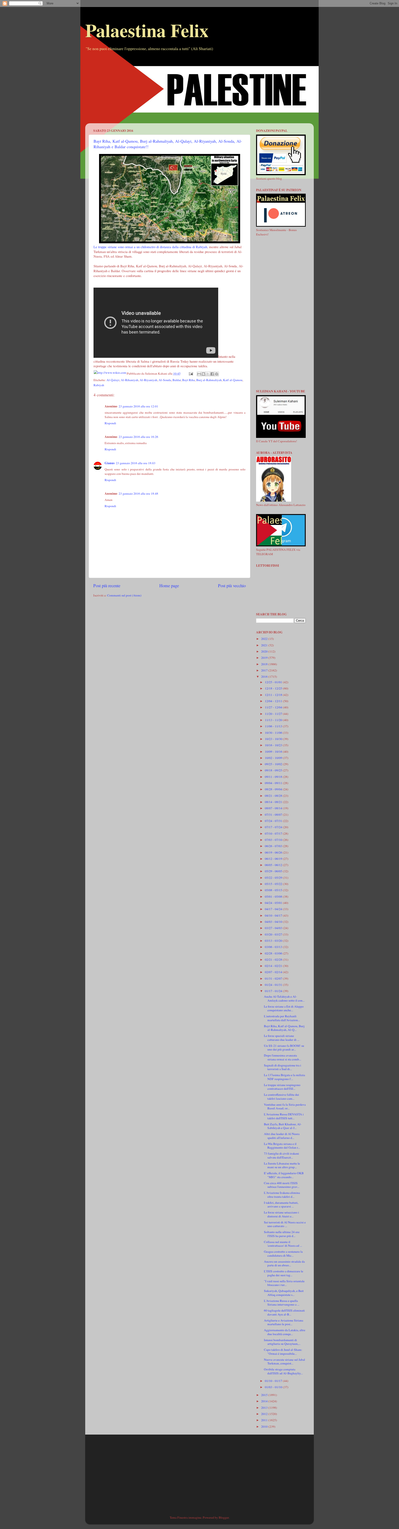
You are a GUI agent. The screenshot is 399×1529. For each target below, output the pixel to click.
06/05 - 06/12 (274, 865)
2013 (264, 1408)
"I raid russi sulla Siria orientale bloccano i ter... (284, 1283)
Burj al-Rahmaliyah (209, 380)
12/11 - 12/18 (274, 695)
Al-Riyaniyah (148, 380)
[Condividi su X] (208, 374)
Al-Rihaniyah (129, 380)
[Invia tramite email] (199, 374)
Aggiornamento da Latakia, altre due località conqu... (284, 1332)
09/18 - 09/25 (274, 770)
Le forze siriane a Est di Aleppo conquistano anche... (284, 1008)
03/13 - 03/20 (274, 941)
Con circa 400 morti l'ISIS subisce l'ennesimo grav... (281, 1185)
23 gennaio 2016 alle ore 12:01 (138, 406)
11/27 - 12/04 (274, 707)
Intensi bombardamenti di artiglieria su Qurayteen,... (282, 1342)
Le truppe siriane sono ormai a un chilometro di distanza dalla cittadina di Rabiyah (150, 246)
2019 (264, 658)
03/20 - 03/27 (274, 934)
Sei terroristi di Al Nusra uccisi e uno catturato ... (285, 1224)
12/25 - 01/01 (274, 682)
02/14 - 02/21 (274, 966)
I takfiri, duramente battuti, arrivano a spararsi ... (281, 1204)
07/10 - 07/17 (274, 833)
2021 (264, 645)
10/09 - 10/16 (274, 751)
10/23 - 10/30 (274, 739)
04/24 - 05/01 (274, 903)
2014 (264, 1401)
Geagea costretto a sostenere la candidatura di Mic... (283, 1253)
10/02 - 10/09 (274, 758)
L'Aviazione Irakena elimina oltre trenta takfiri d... (282, 1194)
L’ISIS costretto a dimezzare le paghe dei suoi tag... (283, 1273)
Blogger (224, 1517)
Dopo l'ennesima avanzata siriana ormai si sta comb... (282, 1057)
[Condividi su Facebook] (212, 374)
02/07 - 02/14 (274, 972)
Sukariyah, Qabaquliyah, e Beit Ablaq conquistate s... (284, 1293)
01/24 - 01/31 (274, 985)
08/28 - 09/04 (274, 789)
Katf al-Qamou (232, 380)
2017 (264, 670)
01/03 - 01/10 (274, 1387)
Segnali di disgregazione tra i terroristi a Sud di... (282, 1067)
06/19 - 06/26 (274, 852)
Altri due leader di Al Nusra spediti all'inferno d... (281, 1136)
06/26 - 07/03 (274, 846)
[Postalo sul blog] (203, 374)
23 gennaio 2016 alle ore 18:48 (138, 493)
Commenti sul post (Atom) (124, 595)
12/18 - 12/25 (274, 688)
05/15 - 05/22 (274, 884)
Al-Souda (165, 380)
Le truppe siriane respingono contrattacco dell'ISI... (282, 1087)
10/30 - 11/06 (274, 733)
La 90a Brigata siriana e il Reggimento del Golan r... (282, 1146)
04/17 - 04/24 (274, 909)
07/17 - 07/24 (274, 827)
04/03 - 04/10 (274, 922)
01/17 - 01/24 (274, 991)
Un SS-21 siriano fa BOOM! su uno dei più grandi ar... (284, 1047)
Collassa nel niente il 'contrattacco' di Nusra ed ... (283, 1244)
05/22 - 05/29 (274, 878)
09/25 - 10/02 (274, 764)
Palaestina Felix (147, 30)
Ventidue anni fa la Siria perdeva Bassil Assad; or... (285, 1106)
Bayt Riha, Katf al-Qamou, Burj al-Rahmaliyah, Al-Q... (284, 1028)
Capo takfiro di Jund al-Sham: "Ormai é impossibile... (283, 1351)
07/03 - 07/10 (274, 840)
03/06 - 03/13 (274, 947)
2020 (264, 651)
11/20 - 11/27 (274, 714)
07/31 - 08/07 (274, 815)
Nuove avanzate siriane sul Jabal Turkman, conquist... (284, 1361)
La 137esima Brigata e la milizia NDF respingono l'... (284, 1077)
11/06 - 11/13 (274, 726)
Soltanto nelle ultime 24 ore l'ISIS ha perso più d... (281, 1234)
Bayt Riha (188, 380)
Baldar (176, 380)
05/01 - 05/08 (274, 896)
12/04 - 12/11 (274, 701)
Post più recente (106, 585)
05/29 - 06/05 (274, 871)
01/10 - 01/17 (274, 1381)
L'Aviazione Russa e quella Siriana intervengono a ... (281, 1302)
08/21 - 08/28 (274, 796)
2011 (264, 1420)
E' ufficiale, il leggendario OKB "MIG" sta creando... (284, 1175)
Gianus (110, 463)
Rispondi (110, 423)
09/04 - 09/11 (274, 783)
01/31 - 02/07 (274, 978)
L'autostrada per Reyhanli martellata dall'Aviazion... (282, 1018)
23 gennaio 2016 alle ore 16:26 (138, 437)
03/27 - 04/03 (274, 928)
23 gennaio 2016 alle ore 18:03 (135, 463)
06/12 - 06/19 (274, 859)
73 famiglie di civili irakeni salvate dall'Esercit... (281, 1155)
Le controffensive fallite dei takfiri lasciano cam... (281, 1096)
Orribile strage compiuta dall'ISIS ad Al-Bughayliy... (283, 1371)
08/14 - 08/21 (274, 802)
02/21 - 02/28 (274, 959)
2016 (264, 676)
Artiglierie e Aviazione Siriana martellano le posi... (283, 1322)
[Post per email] (190, 373)
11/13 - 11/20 (274, 720)
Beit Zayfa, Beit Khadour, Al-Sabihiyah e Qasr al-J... (283, 1126)
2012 (264, 1414)
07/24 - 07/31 (274, 821)
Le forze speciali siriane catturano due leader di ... (281, 1037)
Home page (169, 585)
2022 (264, 639)
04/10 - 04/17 (274, 915)
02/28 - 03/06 (274, 953)
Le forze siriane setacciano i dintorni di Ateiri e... (281, 1214)
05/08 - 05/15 (274, 890)
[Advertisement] (199, 91)
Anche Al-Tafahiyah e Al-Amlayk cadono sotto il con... (284, 998)
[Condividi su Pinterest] (216, 374)
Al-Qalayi (112, 380)
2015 (264, 1395)
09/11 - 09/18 (274, 777)
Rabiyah (99, 385)
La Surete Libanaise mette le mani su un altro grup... (282, 1165)
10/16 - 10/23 (274, 745)
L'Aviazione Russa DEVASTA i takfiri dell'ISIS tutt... (284, 1116)
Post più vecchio (232, 585)
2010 (264, 1426)
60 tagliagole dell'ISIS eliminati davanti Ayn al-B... (284, 1312)
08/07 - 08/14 (274, 808)
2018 (264, 664)
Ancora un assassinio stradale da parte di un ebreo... (284, 1263)
